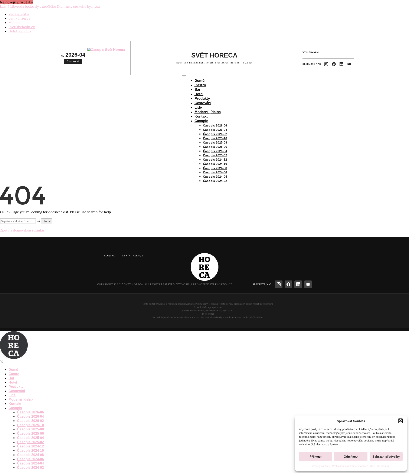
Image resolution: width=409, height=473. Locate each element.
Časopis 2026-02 (215, 134)
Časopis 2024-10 (215, 163)
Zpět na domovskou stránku (22, 230)
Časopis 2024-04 (215, 176)
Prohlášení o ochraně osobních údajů (353, 465)
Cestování (202, 103)
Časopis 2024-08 (215, 168)
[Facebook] (334, 64)
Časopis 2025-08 (215, 142)
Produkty (202, 98)
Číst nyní (73, 61)
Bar (197, 90)
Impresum (383, 465)
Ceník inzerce (132, 255)
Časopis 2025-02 (215, 155)
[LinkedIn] (341, 64)
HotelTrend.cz (20, 31)
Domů (199, 81)
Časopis (201, 121)
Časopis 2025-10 (215, 138)
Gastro (200, 85)
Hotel (198, 94)
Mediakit (16, 22)
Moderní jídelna (207, 112)
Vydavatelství (19, 14)
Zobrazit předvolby (386, 456)
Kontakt (201, 116)
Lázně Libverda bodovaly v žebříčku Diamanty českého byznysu (50, 6)
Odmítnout (351, 456)
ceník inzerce (19, 18)
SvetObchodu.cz (22, 27)
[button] (400, 421)
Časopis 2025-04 (215, 151)
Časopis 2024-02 (215, 181)
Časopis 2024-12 (215, 159)
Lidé (198, 107)
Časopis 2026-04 (215, 129)
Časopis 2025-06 (215, 146)
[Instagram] (326, 64)
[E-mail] (349, 64)
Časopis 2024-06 (215, 172)
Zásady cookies (321, 465)
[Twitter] (1, 362)
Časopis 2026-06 (215, 125)
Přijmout (315, 456)
